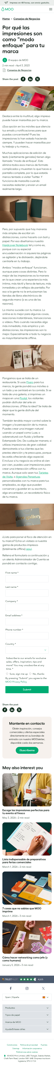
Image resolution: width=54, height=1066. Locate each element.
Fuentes (44, 1045)
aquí (29, 549)
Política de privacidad (29, 1045)
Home (6, 18)
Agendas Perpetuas (28, 476)
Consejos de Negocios (27, 18)
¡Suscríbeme (27, 750)
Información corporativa (32, 1048)
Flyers (29, 382)
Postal (23, 398)
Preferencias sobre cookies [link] (27, 1052)
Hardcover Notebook (15, 245)
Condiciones (12, 1045)
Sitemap (15, 1048)
